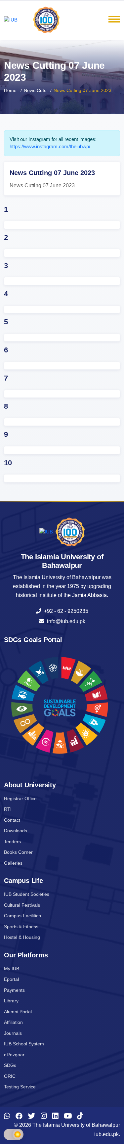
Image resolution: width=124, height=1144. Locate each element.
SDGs (10, 1065)
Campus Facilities (22, 915)
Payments (14, 990)
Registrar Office (20, 798)
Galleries (13, 863)
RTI (8, 809)
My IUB (11, 968)
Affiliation (13, 1022)
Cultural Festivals (22, 905)
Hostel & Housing (22, 937)
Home (10, 90)
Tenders (12, 841)
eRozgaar (14, 1054)
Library (11, 1000)
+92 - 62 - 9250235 (64, 611)
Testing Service (20, 1086)
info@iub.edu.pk (64, 621)
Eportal (11, 979)
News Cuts (35, 90)
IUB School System (24, 1043)
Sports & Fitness (21, 926)
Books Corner (18, 852)
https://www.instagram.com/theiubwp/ (50, 146)
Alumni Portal (18, 1011)
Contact (12, 820)
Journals (13, 1033)
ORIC (10, 1076)
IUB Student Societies (26, 894)
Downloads (15, 830)
